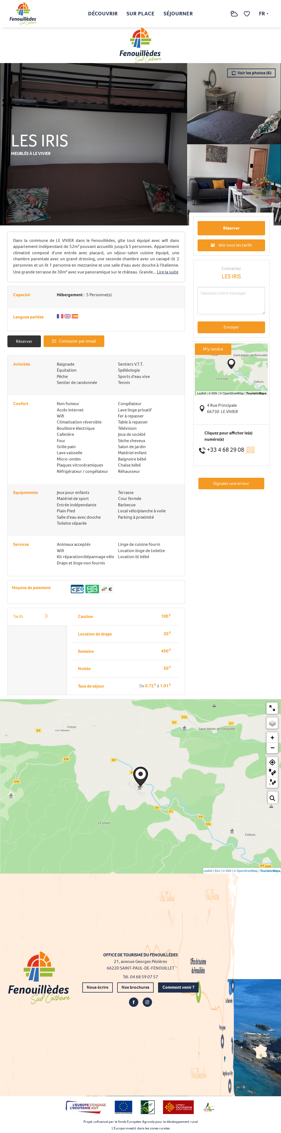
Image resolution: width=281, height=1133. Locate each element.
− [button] (272, 747)
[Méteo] (234, 16)
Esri (217, 870)
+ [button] (272, 737)
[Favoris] (247, 14)
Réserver (24, 341)
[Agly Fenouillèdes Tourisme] (23, 13)
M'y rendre (213, 349)
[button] (223, 14)
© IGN (227, 870)
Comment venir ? (178, 987)
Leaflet (207, 870)
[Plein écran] (272, 708)
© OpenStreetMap (246, 870)
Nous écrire (97, 987)
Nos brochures (135, 987)
